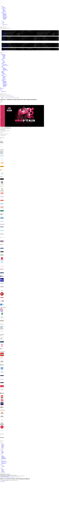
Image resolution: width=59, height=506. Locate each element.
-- (0, 89)
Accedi (2, 23)
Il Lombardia (4, 86)
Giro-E (4, 83)
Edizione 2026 (3, 54)
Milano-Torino (4, 82)
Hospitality (3, 72)
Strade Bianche (4, 13)
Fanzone (3, 50)
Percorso (3, 444)
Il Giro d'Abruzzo (5, 85)
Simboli (4, 44)
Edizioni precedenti (5, 46)
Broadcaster (4, 39)
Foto (3, 38)
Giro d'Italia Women (5, 16)
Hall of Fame (4, 45)
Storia (2, 42)
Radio (2, 453)
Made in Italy (4, 58)
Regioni (4, 34)
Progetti (2, 8)
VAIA (3, 10)
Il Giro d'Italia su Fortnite (4, 461)
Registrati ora (1, 481)
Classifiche (4, 32)
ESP (3, 22)
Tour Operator (4, 74)
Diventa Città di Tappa (5, 35)
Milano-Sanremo (5, 15)
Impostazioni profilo (5, 24)
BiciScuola (4, 78)
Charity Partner (4, 11)
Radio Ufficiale (4, 40)
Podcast (4, 62)
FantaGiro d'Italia (5, 64)
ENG (3, 21)
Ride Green (4, 77)
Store (2, 6)
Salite (3, 33)
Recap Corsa (4, 55)
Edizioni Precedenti (5, 69)
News (3, 60)
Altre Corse (3, 79)
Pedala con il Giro (4, 463)
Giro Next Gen (4, 17)
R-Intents (4, 9)
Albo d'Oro (4, 68)
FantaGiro (4, 49)
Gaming (2, 47)
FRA (2, 88)
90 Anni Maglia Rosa (4, 458)
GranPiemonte (4, 18)
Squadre (4, 56)
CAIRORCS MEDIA (6, 476)
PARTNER (3, 71)
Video (3, 61)
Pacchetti (4, 7)
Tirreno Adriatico (5, 81)
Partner (2, 12)
